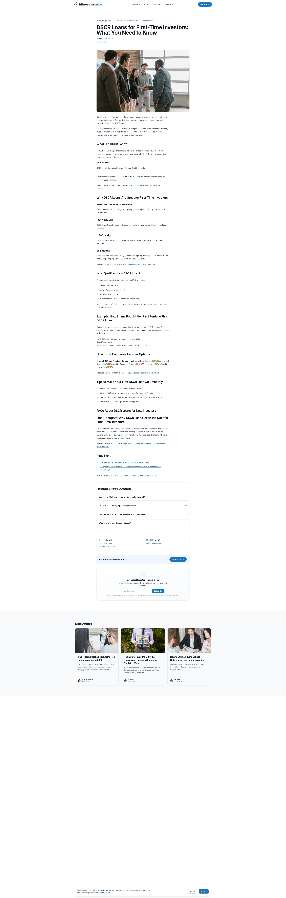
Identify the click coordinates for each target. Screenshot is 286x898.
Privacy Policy (104, 893)
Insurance (156, 4)
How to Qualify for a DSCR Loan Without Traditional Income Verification (126, 475)
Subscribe (158, 591)
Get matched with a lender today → (142, 264)
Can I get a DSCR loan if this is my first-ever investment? (122, 514)
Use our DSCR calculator (139, 185)
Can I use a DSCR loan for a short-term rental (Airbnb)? (122, 497)
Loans (135, 4)
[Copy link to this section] (95, 144)
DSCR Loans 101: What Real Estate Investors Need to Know (124, 462)
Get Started (205, 4)
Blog (104, 21)
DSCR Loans (102, 42)
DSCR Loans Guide (153, 544)
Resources (167, 4)
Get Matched (177, 559)
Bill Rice (100, 38)
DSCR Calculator (105, 544)
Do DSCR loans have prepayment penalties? (117, 506)
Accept (203, 891)
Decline (192, 891)
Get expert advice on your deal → (146, 373)
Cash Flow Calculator (107, 547)
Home (99, 21)
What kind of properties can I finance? (115, 523)
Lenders (146, 4)
